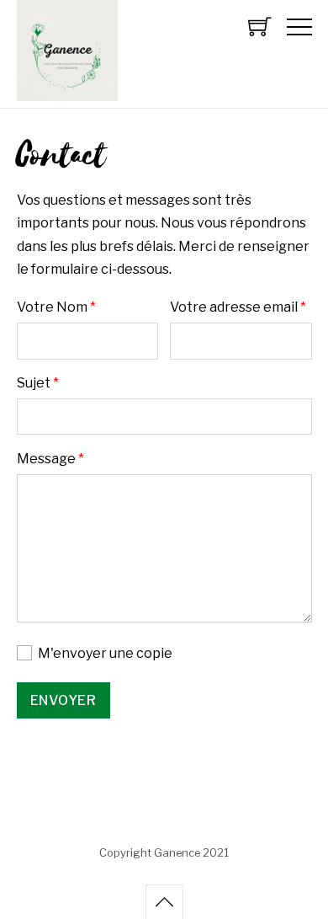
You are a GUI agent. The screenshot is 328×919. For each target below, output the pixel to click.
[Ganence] (67, 93)
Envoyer (64, 700)
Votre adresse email (238, 307)
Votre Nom (56, 307)
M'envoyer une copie (103, 653)
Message (50, 459)
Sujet (38, 383)
